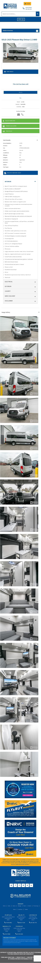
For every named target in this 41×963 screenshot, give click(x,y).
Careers (26, 909)
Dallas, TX (21, 915)
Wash (24, 906)
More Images (10, 71)
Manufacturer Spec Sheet (14, 173)
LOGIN (28, 3)
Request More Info (10, 120)
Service (14, 906)
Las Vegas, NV (33, 915)
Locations (20, 909)
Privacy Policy (20, 957)
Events (29, 906)
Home (4, 906)
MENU (20, 19)
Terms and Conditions (8, 957)
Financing (35, 906)
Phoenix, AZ (19, 926)
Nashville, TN (7, 926)
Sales (9, 906)
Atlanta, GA (8, 915)
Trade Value (9, 131)
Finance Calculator (11, 126)
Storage (19, 906)
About (14, 909)
